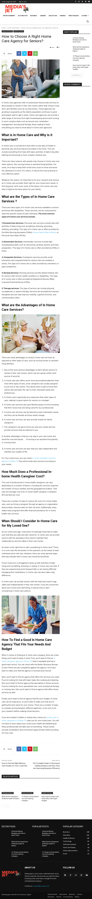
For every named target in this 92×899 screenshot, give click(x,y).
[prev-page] (3, 806)
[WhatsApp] (35, 53)
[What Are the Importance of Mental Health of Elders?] (11, 787)
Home (4, 28)
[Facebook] (75, 1)
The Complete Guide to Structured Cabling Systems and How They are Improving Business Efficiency (46, 765)
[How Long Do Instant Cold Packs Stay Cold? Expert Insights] (51, 787)
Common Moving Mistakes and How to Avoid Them (80, 40)
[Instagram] (79, 1)
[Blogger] (65, 875)
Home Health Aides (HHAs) (44, 232)
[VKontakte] (87, 875)
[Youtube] (89, 1)
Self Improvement (7, 793)
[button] (87, 21)
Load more (76, 75)
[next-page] (7, 806)
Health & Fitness (18, 31)
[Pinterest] (30, 53)
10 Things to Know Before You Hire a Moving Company (30, 798)
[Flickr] (76, 875)
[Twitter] (82, 1)
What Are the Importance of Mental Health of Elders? (81, 49)
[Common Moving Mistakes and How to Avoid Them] (67, 40)
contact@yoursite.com (41, 886)
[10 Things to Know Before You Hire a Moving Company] (31, 787)
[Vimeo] (85, 1)
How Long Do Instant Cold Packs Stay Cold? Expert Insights (50, 798)
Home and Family (13, 28)
